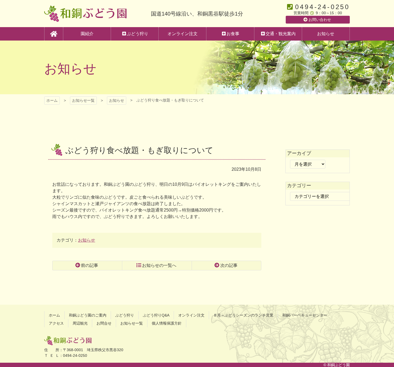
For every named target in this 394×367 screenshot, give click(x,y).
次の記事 (228, 265)
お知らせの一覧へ (159, 265)
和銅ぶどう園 (85, 13)
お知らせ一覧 (83, 100)
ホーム (52, 100)
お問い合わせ (319, 19)
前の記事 (89, 265)
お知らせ (116, 100)
